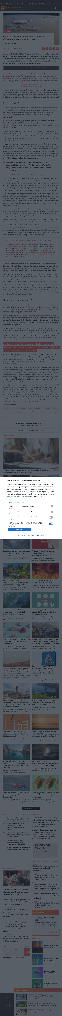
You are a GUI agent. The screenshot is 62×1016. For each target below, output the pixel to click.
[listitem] (31, 502)
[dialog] (31, 508)
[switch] (51, 506)
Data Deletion (21, 535)
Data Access (31, 535)
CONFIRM (19, 529)
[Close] (58, 480)
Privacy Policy (40, 535)
